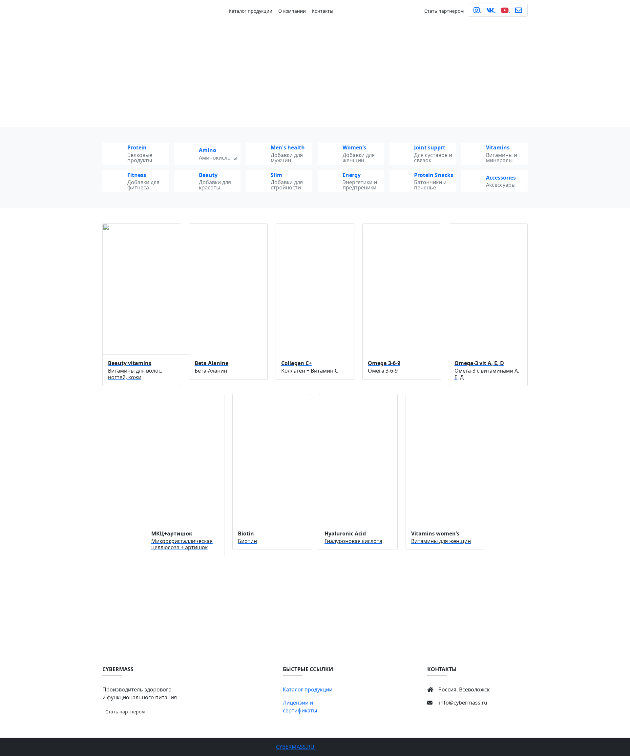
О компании (292, 11)
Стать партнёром (444, 11)
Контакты (322, 11)
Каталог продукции (250, 11)
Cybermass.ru (296, 746)
